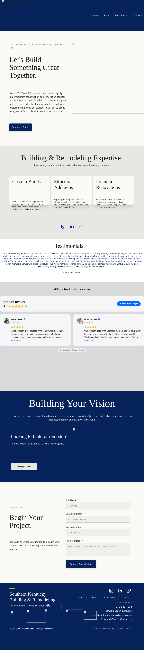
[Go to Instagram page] (64, 227)
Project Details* (74, 540)
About (106, 15)
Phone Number (74, 527)
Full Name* (71, 500)
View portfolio (24, 466)
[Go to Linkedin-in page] (73, 227)
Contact (138, 15)
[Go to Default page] (81, 227)
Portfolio (119, 15)
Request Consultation (81, 564)
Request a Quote (20, 127)
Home (95, 15)
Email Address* (74, 513)
